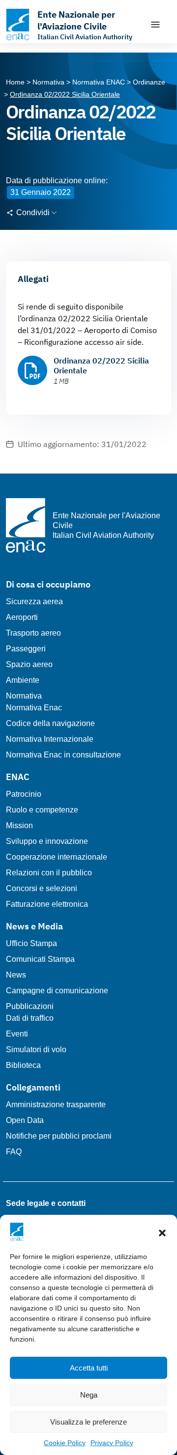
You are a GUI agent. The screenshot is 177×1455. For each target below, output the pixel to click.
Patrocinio (23, 794)
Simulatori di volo (36, 1049)
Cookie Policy (65, 1443)
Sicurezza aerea (34, 601)
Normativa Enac (34, 707)
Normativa (24, 696)
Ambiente (22, 680)
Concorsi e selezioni (41, 888)
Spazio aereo (29, 664)
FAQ (14, 1151)
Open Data (25, 1120)
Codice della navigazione (50, 723)
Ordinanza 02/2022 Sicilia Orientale (101, 365)
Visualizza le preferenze (88, 1422)
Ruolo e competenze (42, 810)
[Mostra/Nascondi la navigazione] (155, 24)
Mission (19, 825)
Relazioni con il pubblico (49, 872)
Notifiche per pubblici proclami (59, 1136)
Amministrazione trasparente (56, 1104)
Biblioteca (23, 1065)
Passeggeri (26, 648)
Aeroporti (22, 617)
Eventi (17, 1034)
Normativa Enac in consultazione (63, 755)
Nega (88, 1395)
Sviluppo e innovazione (47, 841)
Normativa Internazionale (49, 739)
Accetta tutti (89, 1368)
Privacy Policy (111, 1443)
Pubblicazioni (30, 1006)
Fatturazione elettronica (47, 904)
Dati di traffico (30, 1018)
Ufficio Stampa (31, 943)
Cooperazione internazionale (56, 857)
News (16, 975)
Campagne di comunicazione (57, 990)
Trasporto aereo (33, 633)
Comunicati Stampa (40, 959)
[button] (162, 1232)
